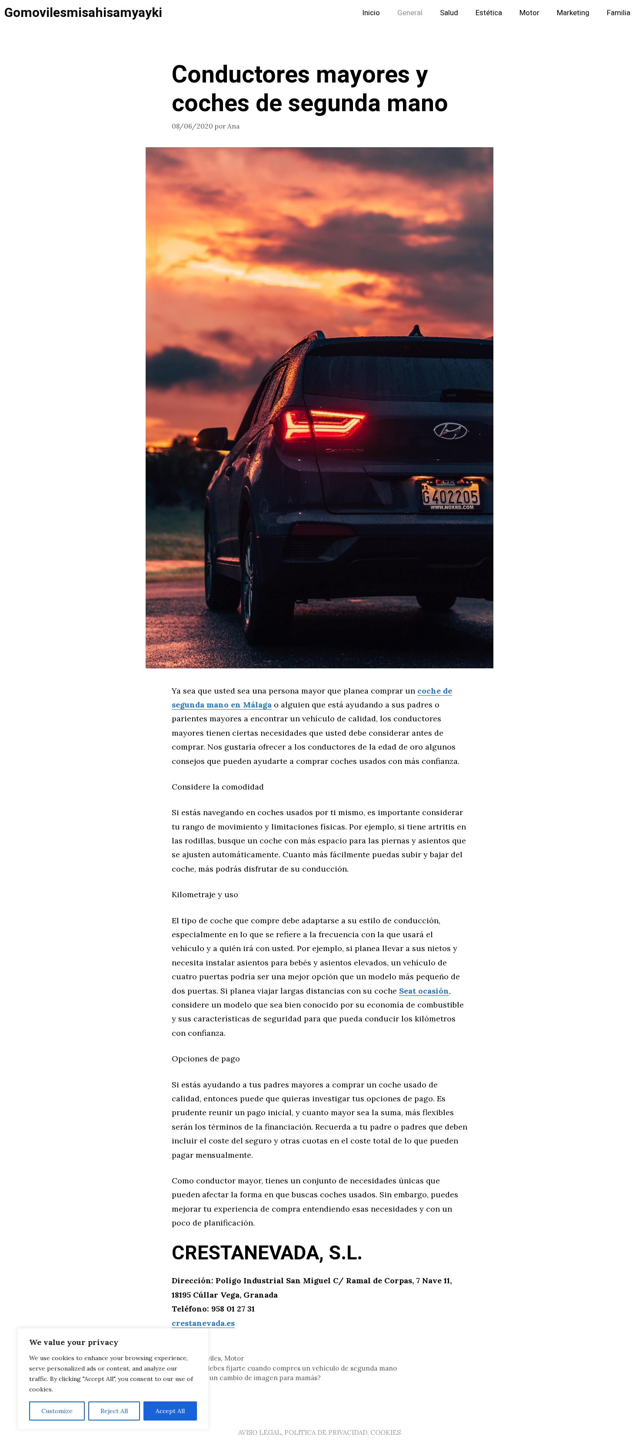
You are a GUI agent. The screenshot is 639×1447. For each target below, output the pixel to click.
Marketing (573, 12)
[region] (113, 1379)
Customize (57, 1411)
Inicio (371, 12)
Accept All (170, 1411)
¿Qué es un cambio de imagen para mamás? (251, 1378)
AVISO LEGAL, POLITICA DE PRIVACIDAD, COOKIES (319, 1432)
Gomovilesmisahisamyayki (83, 13)
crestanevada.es (203, 1323)
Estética (489, 12)
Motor (529, 12)
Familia (618, 12)
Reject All (114, 1411)
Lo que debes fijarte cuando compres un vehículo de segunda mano (289, 1368)
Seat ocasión (424, 991)
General (410, 12)
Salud (449, 12)
